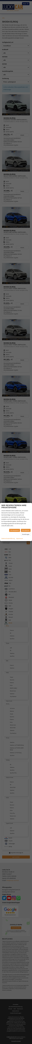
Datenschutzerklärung (8, 538)
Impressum (19, 538)
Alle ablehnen (25, 530)
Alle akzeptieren (14, 530)
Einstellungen (25, 534)
